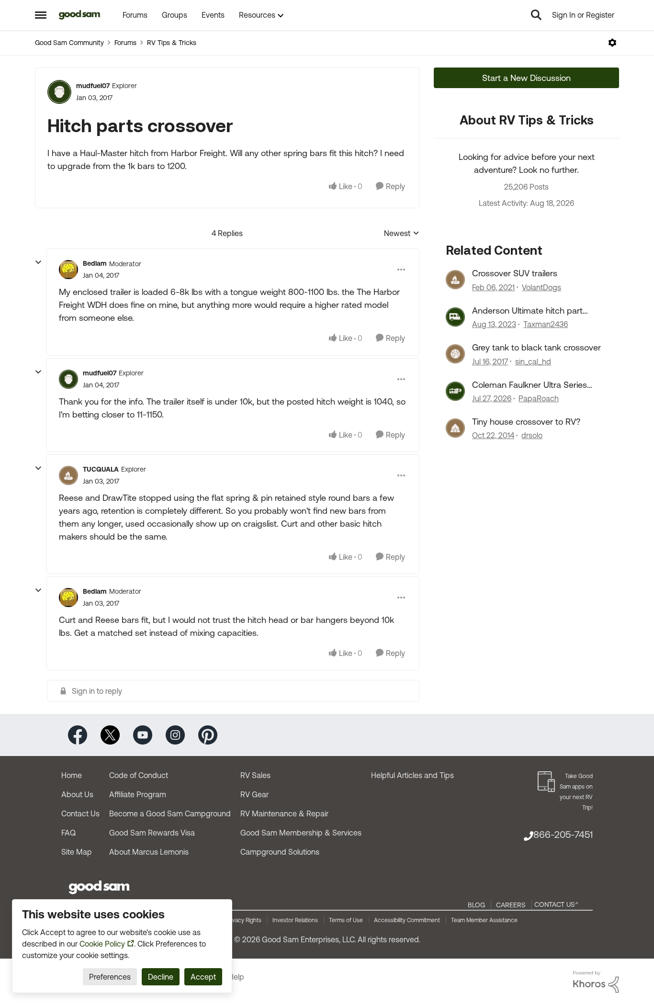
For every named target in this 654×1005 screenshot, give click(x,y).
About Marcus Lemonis (149, 851)
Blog (476, 905)
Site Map (76, 851)
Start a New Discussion (526, 78)
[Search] (536, 15)
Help (236, 976)
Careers (511, 905)
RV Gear (254, 794)
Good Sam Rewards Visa (152, 832)
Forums (125, 42)
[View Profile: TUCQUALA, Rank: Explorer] (68, 475)
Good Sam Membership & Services (300, 832)
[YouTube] (142, 734)
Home (71, 775)
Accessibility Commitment (407, 920)
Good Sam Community (69, 42)
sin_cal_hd (533, 361)
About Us (77, 794)
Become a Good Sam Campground (170, 813)
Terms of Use (346, 920)
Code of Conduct (138, 775)
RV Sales (255, 775)
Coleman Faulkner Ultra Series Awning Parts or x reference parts (536, 385)
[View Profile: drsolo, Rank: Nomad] (455, 428)
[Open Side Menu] (40, 15)
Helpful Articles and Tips (412, 775)
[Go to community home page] (79, 15)
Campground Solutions (279, 851)
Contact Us (80, 813)
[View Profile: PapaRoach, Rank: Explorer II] (455, 391)
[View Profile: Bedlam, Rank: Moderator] (68, 269)
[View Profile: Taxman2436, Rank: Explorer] (455, 317)
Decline (160, 976)
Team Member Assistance (484, 920)
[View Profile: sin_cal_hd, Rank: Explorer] (455, 353)
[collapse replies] (38, 262)
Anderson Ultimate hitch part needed (527, 310)
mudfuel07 (93, 86)
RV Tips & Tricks (171, 42)
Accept (203, 976)
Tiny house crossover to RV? (526, 422)
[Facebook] (77, 734)
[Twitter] (110, 734)
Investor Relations (295, 920)
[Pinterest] (207, 734)
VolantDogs (541, 287)
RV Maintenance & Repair (284, 813)
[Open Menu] (612, 42)
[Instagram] (175, 734)
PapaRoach (539, 398)
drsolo (531, 435)
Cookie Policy (102, 943)
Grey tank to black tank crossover (536, 347)
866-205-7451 (563, 834)
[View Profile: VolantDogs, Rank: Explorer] (455, 279)
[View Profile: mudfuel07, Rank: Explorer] (59, 92)
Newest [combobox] (401, 234)
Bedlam (95, 263)
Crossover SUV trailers (514, 273)
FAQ (68, 832)
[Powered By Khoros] (596, 982)
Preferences (110, 976)
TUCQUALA (101, 469)
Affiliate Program (137, 794)
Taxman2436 (545, 324)
